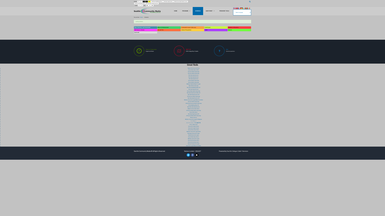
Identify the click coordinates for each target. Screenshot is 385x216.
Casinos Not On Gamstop (139, 3)
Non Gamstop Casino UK (193, 113)
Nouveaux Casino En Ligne (194, 133)
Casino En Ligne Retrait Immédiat (193, 145)
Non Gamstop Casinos (168, 1)
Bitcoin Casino (193, 117)
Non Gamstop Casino (193, 78)
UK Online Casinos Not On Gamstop (194, 103)
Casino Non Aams (193, 112)
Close (159, 169)
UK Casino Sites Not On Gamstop (193, 110)
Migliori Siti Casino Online (193, 68)
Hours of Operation (151, 49)
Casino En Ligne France (193, 126)
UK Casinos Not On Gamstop (193, 96)
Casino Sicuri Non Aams (193, 129)
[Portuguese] (246, 8)
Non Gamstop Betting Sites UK (193, 87)
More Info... (182, 165)
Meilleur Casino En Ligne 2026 (194, 131)
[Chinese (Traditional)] (237, 8)
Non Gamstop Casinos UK (193, 94)
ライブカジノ (193, 121)
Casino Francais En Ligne (193, 143)
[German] (241, 8)
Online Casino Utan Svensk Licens (180, 1)
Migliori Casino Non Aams (193, 108)
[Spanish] (249, 8)
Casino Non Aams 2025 (193, 69)
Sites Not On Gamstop (193, 85)
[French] (239, 8)
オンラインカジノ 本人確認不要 (193, 122)
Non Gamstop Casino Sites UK (193, 92)
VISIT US (188, 49)
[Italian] (244, 8)
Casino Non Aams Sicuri (193, 136)
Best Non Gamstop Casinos (193, 106)
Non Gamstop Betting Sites (157, 1)
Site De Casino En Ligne (193, 135)
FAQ (227, 49)
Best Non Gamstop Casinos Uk (152, 3)
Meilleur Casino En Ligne (193, 138)
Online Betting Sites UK (193, 105)
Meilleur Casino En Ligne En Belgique (193, 119)
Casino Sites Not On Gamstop (193, 91)
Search (250, 1)
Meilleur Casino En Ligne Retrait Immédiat (193, 99)
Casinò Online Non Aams (193, 140)
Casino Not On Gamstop (193, 80)
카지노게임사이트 (193, 124)
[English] (234, 8)
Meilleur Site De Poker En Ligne (193, 83)
